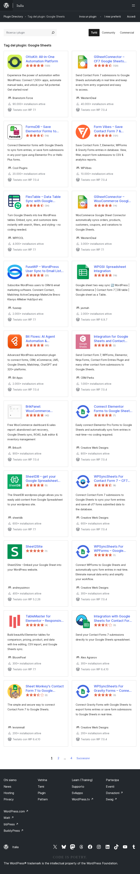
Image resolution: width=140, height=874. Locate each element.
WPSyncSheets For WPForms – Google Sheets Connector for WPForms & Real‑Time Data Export (111, 549)
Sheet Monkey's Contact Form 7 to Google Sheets (45, 688)
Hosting (9, 793)
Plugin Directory (13, 16)
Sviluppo (77, 793)
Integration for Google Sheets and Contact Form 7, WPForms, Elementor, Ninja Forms (111, 339)
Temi (41, 786)
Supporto (78, 786)
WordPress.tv (83, 799)
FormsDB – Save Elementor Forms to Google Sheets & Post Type (43, 129)
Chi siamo (10, 780)
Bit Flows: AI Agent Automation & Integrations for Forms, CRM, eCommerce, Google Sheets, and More (43, 339)
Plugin (42, 793)
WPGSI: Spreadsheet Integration (110, 269)
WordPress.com (16, 811)
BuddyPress (14, 830)
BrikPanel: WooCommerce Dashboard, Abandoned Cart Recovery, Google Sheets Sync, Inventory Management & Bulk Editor (38, 409)
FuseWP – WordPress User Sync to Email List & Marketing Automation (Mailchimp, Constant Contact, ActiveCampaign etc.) (45, 269)
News (7, 786)
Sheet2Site (34, 546)
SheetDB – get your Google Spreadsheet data (42, 479)
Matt (9, 818)
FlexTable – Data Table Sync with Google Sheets (43, 199)
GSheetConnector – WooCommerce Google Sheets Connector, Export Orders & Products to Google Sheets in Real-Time (112, 199)
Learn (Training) (82, 780)
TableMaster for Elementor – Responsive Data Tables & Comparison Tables (44, 618)
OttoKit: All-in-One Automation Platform (42, 59)
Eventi (110, 786)
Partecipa (112, 780)
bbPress (11, 824)
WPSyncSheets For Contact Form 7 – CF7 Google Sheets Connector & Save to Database (111, 479)
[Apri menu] (134, 5)
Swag (111, 799)
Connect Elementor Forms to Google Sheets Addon (113, 409)
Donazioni (114, 793)
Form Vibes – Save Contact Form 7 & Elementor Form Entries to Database (112, 129)
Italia (15, 847)
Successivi (83, 758)
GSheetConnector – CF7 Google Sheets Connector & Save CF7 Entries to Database (111, 59)
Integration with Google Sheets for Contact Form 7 (113, 618)
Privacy (9, 799)
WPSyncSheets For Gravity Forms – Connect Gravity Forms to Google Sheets (113, 688)
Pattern (43, 799)
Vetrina (42, 780)
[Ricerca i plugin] (53, 32)
